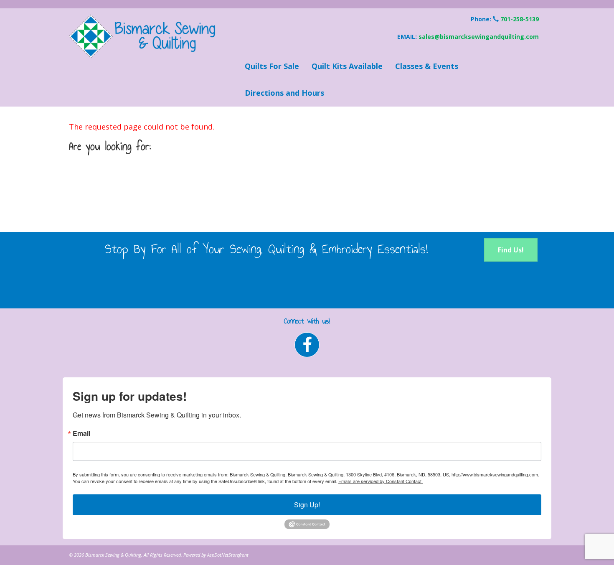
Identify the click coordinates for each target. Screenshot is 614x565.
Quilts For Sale (272, 66)
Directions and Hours (284, 93)
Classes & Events (426, 66)
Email (81, 433)
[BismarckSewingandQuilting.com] (144, 36)
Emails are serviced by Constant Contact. (380, 481)
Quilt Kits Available (347, 66)
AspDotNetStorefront (228, 555)
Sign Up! (307, 504)
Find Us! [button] (511, 250)
